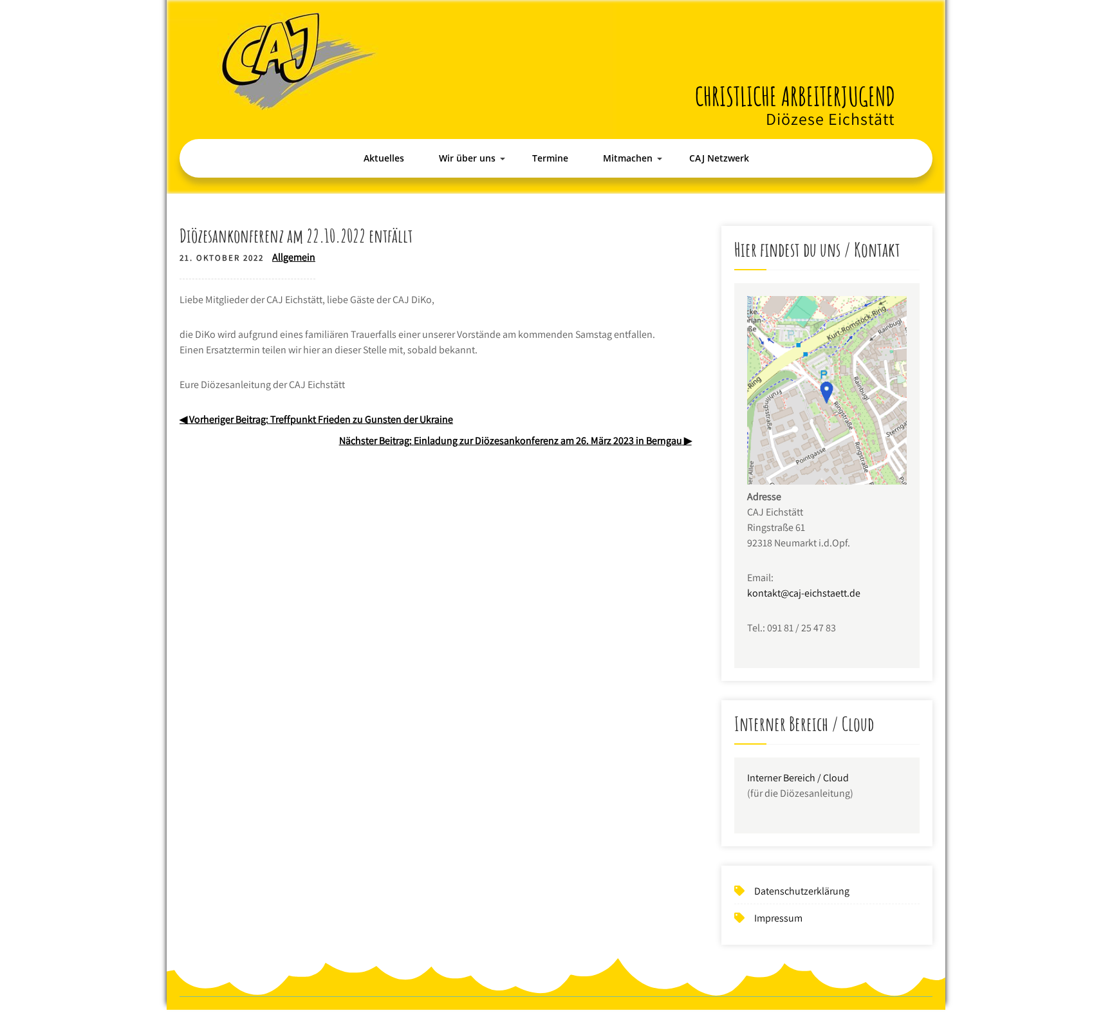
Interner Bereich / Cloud (798, 778)
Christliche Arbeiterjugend (795, 96)
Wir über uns (467, 158)
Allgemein (293, 257)
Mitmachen (628, 158)
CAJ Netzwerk (719, 158)
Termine (550, 158)
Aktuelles (384, 158)
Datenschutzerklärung (801, 891)
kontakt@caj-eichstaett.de (803, 593)
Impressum (778, 918)
